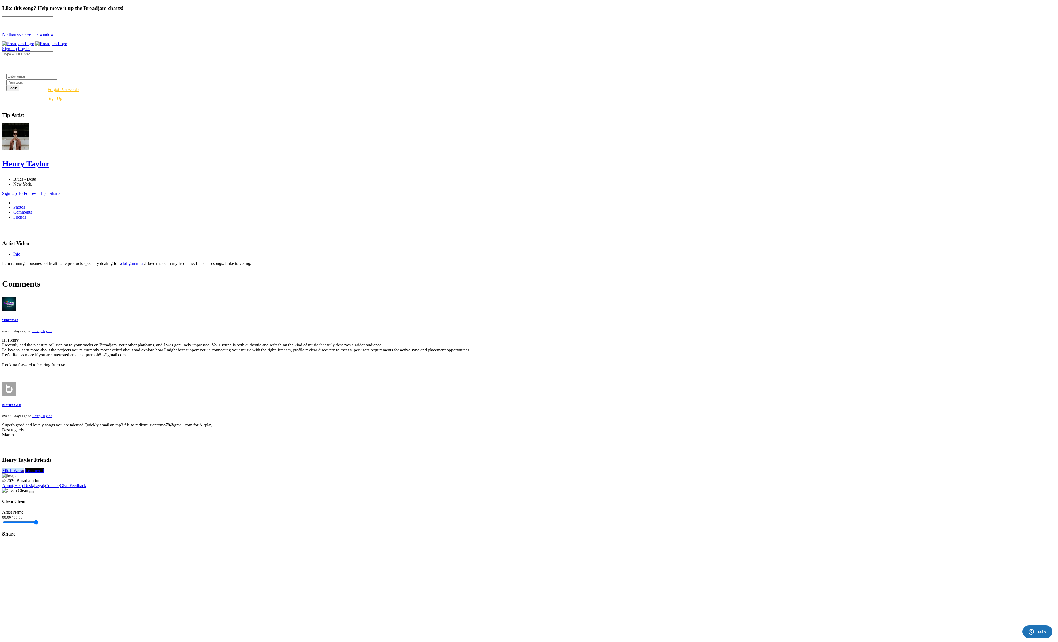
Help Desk (23, 485)
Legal (39, 485)
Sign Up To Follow (19, 193)
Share (55, 193)
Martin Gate (11, 405)
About (7, 485)
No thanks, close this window (28, 34)
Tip (43, 193)
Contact (52, 485)
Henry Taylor (42, 331)
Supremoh (10, 320)
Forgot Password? (63, 89)
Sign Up (55, 98)
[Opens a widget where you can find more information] (1037, 632)
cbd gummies (132, 263)
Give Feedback (73, 485)
